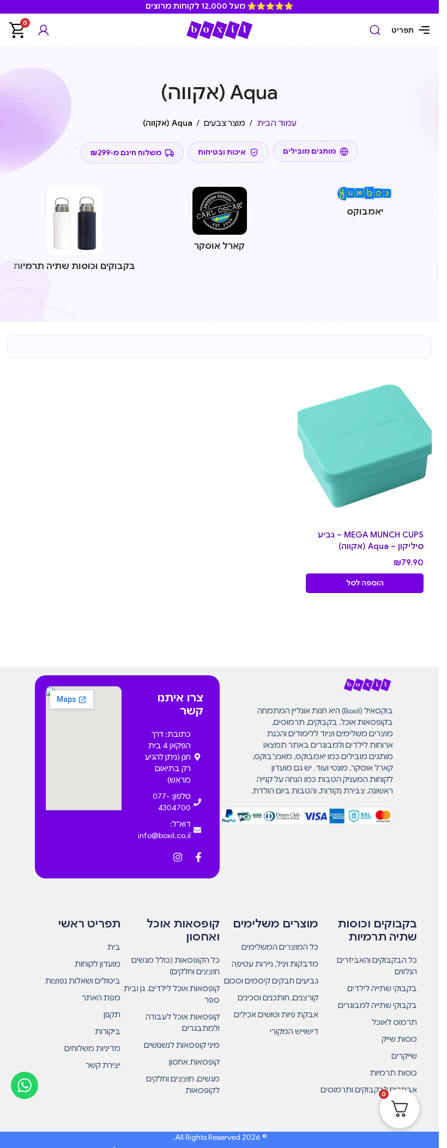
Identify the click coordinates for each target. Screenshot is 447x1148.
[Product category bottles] (74, 232)
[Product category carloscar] (219, 222)
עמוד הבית (277, 123)
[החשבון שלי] (44, 30)
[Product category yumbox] (365, 205)
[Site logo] (220, 29)
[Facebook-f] (198, 857)
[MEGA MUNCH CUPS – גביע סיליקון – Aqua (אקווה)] (365, 446)
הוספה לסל (365, 583)
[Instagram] (178, 857)
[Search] (375, 30)
